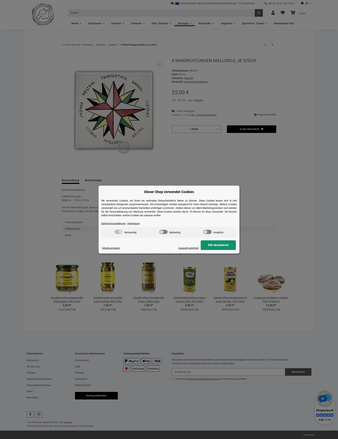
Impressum (133, 223)
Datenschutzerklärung (113, 223)
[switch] (119, 232)
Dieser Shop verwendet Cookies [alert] (169, 192)
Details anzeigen (111, 248)
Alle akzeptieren (218, 245)
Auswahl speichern (188, 248)
